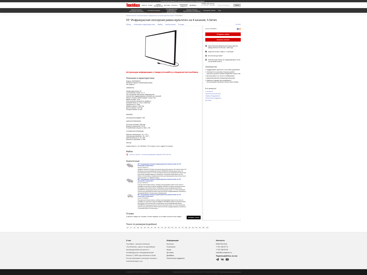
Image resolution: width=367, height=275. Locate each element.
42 (141, 227)
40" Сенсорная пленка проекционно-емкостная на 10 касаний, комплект (159, 180)
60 (169, 227)
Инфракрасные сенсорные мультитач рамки (161, 15)
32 (134, 227)
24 (127, 227)
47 (151, 227)
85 (196, 227)
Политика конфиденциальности (230, 272)
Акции (150, 5)
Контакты (174, 5)
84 (193, 227)
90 (200, 227)
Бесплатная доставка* (215, 56)
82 (189, 227)
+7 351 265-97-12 (222, 247)
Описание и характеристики (144, 24)
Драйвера (170, 255)
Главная (128, 15)
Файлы (160, 24)
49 (155, 227)
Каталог (134, 15)
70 (176, 227)
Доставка (167, 5)
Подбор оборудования (158, 5)
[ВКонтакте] (238, 29)
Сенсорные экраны (142, 15)
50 (158, 227)
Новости (144, 5)
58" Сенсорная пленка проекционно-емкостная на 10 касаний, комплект (159, 195)
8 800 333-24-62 (208, 3)
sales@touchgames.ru (224, 252)
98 (203, 227)
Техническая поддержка (183, 5)
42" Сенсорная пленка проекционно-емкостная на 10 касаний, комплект (159, 165)
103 (207, 227)
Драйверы (193, 5)
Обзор (128, 24)
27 (131, 227)
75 (182, 227)
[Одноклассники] (240, 29)
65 (172, 227)
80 (186, 227)
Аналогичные (170, 24)
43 (145, 227)
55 (165, 227)
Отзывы (181, 24)
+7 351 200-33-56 (222, 250)
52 (162, 227)
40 (138, 227)
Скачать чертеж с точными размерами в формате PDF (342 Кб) (150, 154)
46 (148, 227)
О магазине (209, 91)
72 (179, 227)
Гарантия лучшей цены (213, 93)
